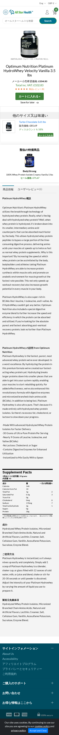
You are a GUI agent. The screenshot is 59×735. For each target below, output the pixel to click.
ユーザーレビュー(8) (30, 189)
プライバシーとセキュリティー (22, 668)
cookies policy (42, 726)
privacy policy (18, 730)
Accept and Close (38, 730)
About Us (8, 653)
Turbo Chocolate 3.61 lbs (32, 121)
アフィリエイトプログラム (19, 663)
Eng (41, 3)
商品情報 (8, 189)
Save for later (27, 102)
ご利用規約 (9, 673)
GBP (51, 3)
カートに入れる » (29, 96)
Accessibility (10, 658)
